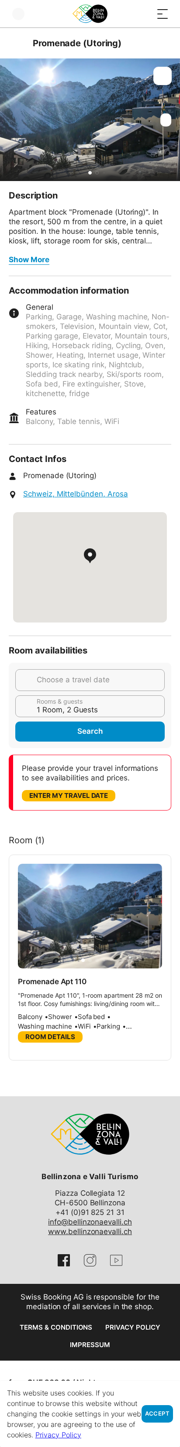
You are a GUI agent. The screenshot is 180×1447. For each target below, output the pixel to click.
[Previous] (16, 43)
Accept (157, 1413)
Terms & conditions (56, 1327)
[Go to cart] (145, 13)
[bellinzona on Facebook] (64, 1260)
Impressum (90, 1345)
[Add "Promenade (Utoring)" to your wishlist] (162, 76)
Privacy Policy (132, 1327)
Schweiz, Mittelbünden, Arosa (75, 493)
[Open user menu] (18, 13)
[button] (90, 172)
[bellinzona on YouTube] (116, 1260)
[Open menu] (162, 13)
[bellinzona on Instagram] (90, 1260)
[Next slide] (171, 119)
